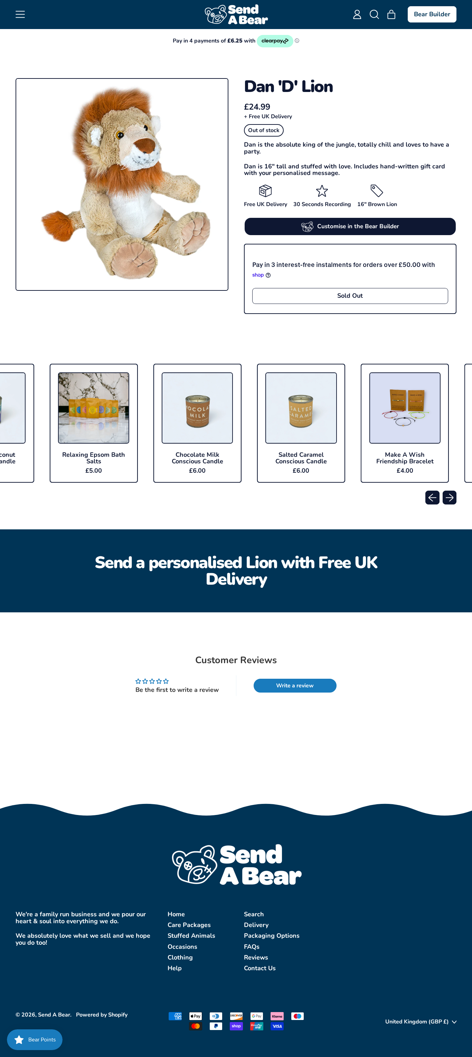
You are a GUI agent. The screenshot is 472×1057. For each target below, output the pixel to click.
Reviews (256, 957)
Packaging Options (272, 935)
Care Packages (189, 925)
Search (254, 914)
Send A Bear (54, 1015)
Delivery (256, 925)
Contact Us (260, 968)
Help (175, 968)
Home (176, 914)
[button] (374, 14)
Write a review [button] (295, 685)
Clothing (180, 957)
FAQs (251, 947)
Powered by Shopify (102, 1015)
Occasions (182, 947)
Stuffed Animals (191, 935)
